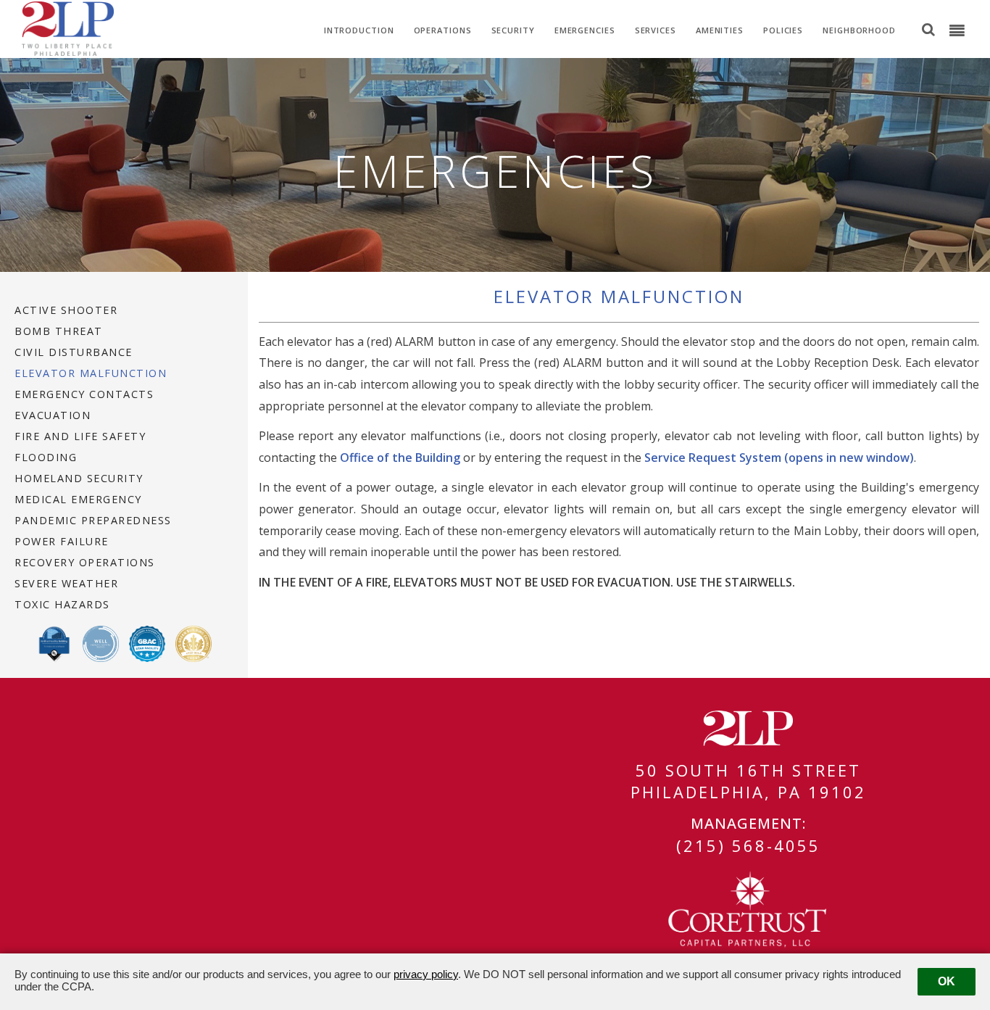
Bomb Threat (58, 331)
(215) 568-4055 (748, 845)
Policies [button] (783, 30)
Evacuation (52, 415)
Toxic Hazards (62, 604)
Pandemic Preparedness (93, 520)
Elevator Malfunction (90, 373)
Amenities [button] (720, 30)
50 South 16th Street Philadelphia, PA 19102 (748, 781)
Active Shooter (65, 310)
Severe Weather (66, 583)
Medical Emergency (78, 499)
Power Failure (61, 541)
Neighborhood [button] (859, 30)
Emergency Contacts (84, 394)
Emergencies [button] (584, 30)
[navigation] (957, 31)
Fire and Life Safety (80, 436)
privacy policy (426, 974)
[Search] (928, 29)
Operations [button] (443, 30)
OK (946, 981)
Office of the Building (400, 457)
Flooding (45, 457)
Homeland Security (78, 478)
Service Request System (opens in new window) (779, 457)
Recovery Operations (84, 562)
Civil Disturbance (73, 352)
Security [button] (513, 30)
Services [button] (655, 30)
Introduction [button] (359, 30)
